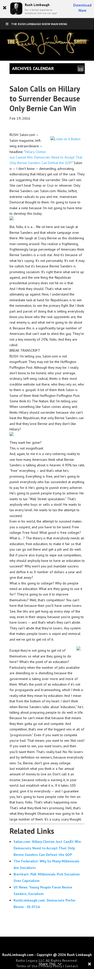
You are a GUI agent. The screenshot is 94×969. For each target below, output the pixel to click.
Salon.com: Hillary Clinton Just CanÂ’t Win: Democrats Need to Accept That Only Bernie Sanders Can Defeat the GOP (47, 848)
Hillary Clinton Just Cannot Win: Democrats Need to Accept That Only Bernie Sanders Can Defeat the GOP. (46, 157)
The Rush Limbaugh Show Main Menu (39, 24)
